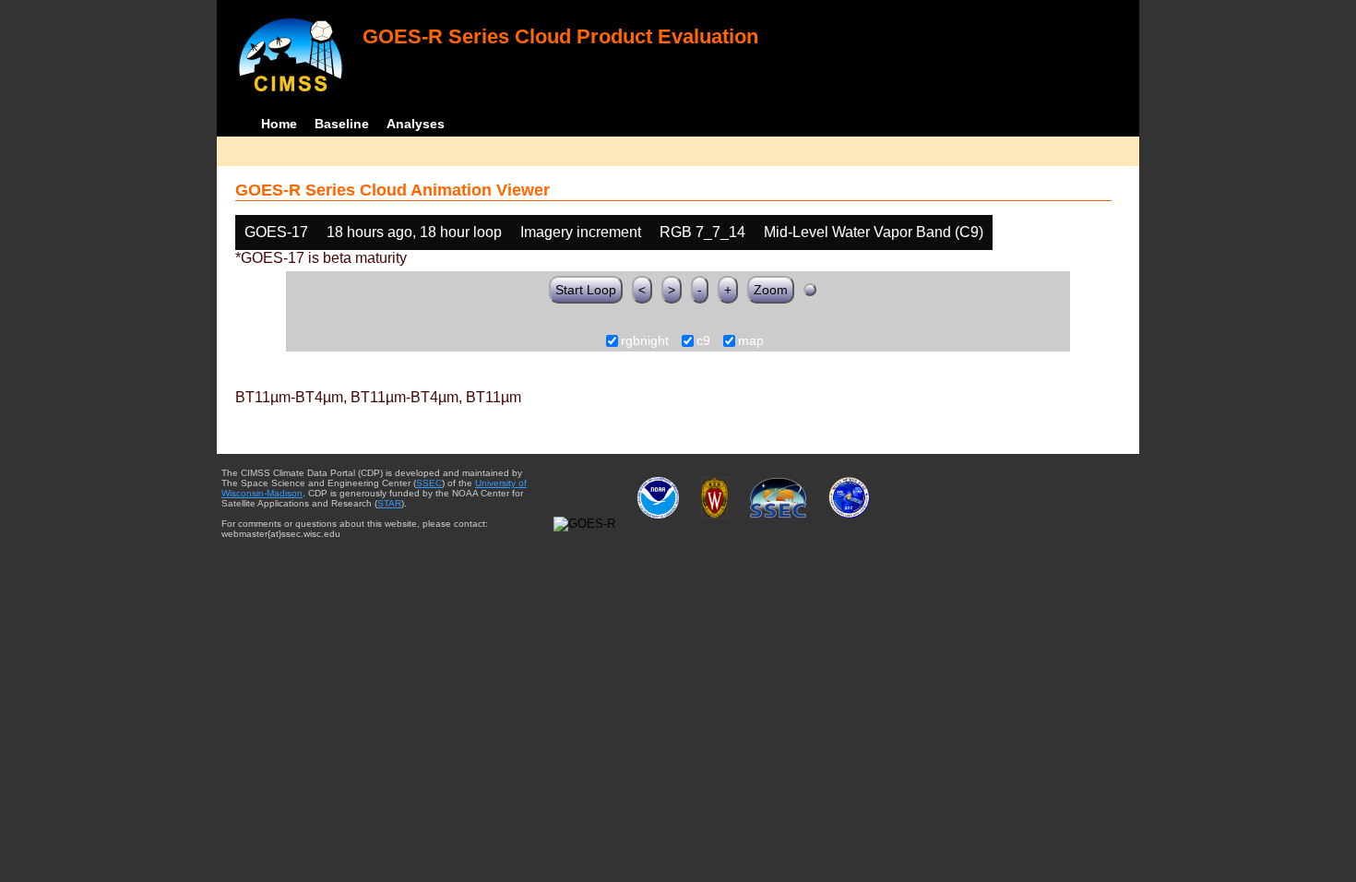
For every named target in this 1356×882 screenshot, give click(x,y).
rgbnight (645, 341)
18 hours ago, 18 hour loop (414, 232)
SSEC (429, 483)
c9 (703, 341)
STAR (389, 503)
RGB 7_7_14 (702, 232)
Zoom (771, 289)
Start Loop (585, 289)
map (751, 341)
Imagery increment (580, 232)
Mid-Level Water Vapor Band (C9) (873, 232)
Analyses (416, 123)
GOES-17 (276, 232)
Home (279, 123)
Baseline (342, 123)
